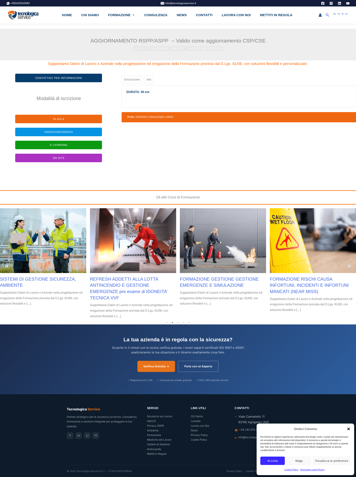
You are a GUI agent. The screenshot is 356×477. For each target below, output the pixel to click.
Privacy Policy (199, 435)
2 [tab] (172, 322)
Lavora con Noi (236, 15)
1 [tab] (167, 322)
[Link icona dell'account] (320, 15)
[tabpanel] (239, 96)
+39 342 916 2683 (250, 429)
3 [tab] (178, 322)
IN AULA (58, 118)
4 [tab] (183, 322)
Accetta (272, 460)
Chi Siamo (197, 416)
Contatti (204, 15)
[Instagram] (331, 3)
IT (343, 14)
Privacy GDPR (155, 425)
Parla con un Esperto (198, 366)
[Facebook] (322, 3)
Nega (299, 460)
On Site (177, 48)
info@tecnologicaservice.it (180, 3)
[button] (348, 429)
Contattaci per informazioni (58, 77)
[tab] (132, 80)
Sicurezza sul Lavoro (159, 416)
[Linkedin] (339, 3)
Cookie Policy (291, 469)
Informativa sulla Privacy (312, 469)
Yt (95, 435)
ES (346, 14)
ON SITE (59, 157)
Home (67, 15)
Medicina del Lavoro (159, 439)
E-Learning (157, 48)
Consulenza (155, 15)
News (182, 15)
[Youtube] (348, 3)
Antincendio (154, 449)
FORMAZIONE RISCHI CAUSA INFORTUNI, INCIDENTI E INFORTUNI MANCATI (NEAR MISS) (309, 285)
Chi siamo (90, 15)
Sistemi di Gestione (158, 444)
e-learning (58, 144)
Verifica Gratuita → (156, 366)
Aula (139, 48)
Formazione (119, 15)
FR (338, 14)
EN (334, 14)
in (79, 435)
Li (87, 435)
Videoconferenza (204, 48)
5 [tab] (189, 322)
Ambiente (153, 430)
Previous (6, 266)
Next (349, 266)
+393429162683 (20, 3)
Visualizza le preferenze (331, 460)
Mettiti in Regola (276, 15)
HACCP (151, 421)
